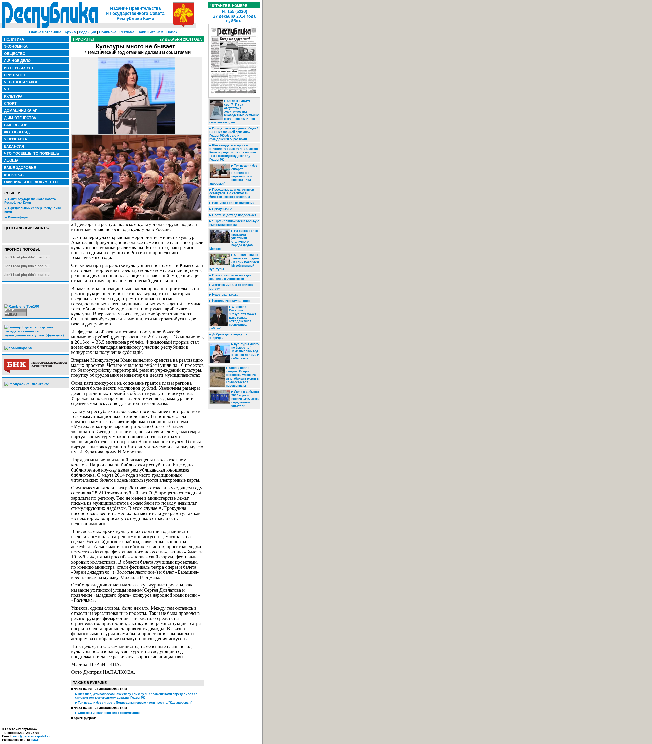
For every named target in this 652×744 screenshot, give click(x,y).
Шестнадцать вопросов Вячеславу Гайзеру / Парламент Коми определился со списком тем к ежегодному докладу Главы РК (136, 695)
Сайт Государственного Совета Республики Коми (30, 200)
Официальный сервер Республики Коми (32, 210)
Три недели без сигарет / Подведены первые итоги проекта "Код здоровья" (134, 702)
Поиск (171, 32)
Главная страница (45, 32)
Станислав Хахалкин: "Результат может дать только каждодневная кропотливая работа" (232, 317)
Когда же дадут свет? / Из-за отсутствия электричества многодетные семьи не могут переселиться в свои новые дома (234, 111)
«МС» (35, 740)
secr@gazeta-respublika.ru (32, 736)
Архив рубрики (85, 718)
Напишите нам (150, 32)
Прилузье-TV (221, 209)
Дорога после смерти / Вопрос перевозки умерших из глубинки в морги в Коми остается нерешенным (242, 376)
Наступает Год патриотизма (232, 203)
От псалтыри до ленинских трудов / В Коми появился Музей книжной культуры (234, 262)
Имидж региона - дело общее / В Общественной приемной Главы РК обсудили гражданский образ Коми (233, 134)
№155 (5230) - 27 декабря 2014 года (100, 689)
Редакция (87, 32)
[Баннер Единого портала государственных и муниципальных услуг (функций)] (35, 335)
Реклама (126, 32)
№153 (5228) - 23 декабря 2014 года (100, 708)
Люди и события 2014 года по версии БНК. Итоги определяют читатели (245, 399)
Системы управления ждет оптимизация (108, 713)
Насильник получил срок (230, 301)
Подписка (107, 32)
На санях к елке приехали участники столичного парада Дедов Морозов (233, 240)
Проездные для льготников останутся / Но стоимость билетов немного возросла (231, 193)
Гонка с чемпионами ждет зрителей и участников (230, 277)
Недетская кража (224, 294)
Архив (70, 32)
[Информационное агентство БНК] (35, 372)
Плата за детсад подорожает (233, 215)
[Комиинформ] (18, 348)
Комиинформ (18, 217)
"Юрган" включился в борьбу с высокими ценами (234, 223)
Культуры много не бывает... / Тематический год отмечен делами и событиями (245, 351)
